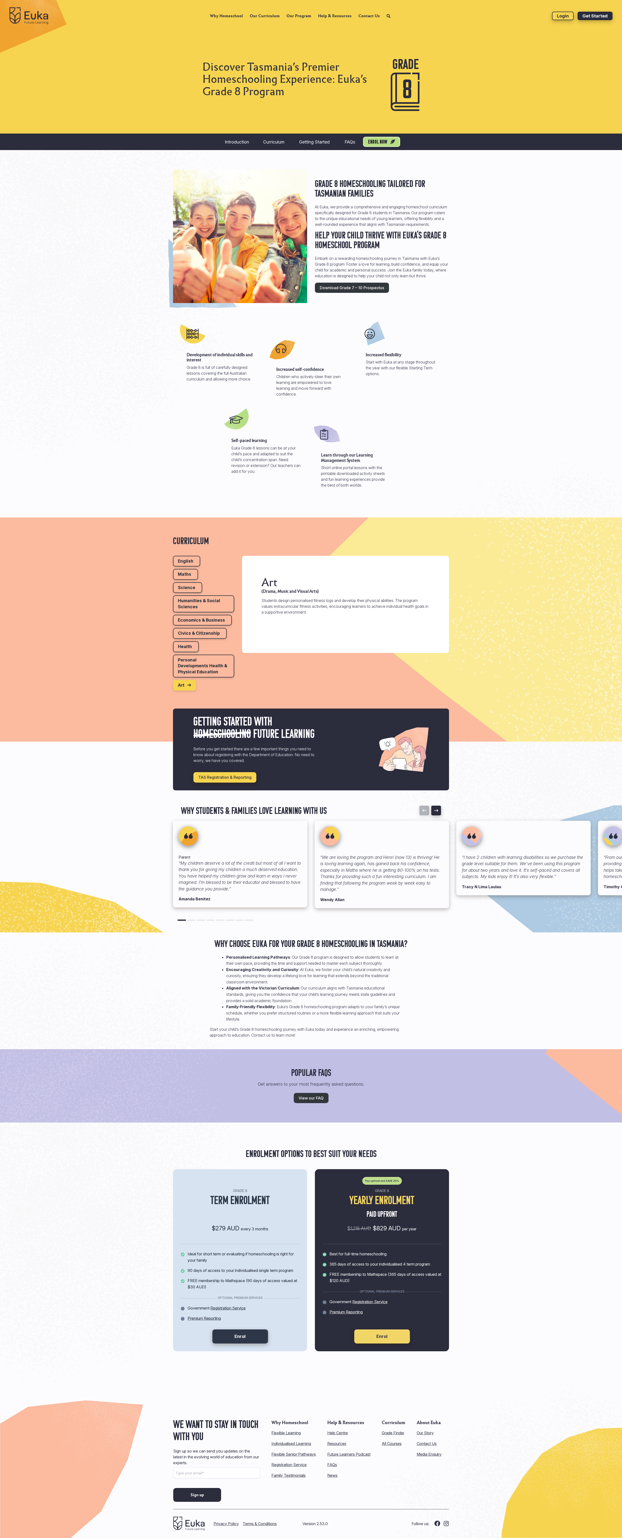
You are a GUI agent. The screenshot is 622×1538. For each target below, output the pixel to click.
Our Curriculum (265, 16)
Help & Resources (335, 16)
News (332, 1475)
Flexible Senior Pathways (293, 1454)
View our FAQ (311, 1098)
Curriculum (274, 141)
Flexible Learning (286, 1432)
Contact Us (369, 16)
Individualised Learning (291, 1443)
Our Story (425, 1432)
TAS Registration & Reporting (224, 777)
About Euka (429, 1422)
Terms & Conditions (260, 1523)
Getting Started (314, 141)
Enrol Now (378, 142)
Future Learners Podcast (349, 1454)
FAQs (350, 141)
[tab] (186, 561)
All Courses (392, 1443)
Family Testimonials (288, 1475)
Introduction (237, 141)
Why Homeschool (226, 16)
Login (563, 15)
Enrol (240, 1336)
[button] (182, 920)
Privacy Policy (226, 1523)
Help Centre (337, 1432)
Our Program (298, 16)
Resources (336, 1443)
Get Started (595, 15)
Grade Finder (393, 1432)
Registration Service (228, 1308)
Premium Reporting (204, 1318)
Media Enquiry (429, 1454)
